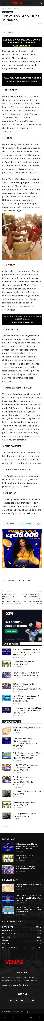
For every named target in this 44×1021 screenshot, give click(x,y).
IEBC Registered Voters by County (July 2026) (24, 814)
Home (4, 9)
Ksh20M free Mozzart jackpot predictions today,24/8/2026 (26, 674)
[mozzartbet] (22, 79)
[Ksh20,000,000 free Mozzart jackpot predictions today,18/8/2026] (6, 767)
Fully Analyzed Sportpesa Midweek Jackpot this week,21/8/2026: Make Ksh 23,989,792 (25, 742)
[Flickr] (22, 1000)
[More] (29, 32)
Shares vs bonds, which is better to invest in (27, 728)
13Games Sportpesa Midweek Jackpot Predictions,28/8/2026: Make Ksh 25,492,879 (26, 652)
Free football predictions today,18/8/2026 (24, 803)
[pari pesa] (22, 548)
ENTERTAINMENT (13, 9)
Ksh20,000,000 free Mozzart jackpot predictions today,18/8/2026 (25, 767)
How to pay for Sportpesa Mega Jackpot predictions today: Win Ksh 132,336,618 (27, 710)
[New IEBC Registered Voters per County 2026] (6, 793)
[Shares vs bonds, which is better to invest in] (6, 730)
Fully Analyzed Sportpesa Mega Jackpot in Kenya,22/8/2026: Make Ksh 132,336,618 (27, 755)
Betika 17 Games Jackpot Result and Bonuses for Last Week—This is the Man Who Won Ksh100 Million (32, 599)
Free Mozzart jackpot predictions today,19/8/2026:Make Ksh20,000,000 (23, 781)
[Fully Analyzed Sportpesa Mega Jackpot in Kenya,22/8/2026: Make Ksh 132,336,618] (6, 755)
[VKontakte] (33, 1000)
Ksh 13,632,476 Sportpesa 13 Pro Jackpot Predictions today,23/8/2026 (26, 698)
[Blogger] (11, 1000)
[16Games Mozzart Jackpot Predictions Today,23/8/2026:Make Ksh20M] (6, 686)
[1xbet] (22, 42)
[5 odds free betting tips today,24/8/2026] (6, 664)
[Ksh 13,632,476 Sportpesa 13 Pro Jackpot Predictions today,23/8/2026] (6, 698)
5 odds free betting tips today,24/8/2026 (23, 662)
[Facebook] (16, 1000)
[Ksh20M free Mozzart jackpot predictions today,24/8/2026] (6, 675)
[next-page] (7, 825)
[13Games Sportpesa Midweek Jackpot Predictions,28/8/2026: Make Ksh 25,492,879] (6, 652)
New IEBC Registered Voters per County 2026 (27, 792)
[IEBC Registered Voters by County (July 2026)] (6, 816)
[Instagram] (27, 1000)
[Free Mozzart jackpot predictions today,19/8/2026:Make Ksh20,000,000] (6, 779)
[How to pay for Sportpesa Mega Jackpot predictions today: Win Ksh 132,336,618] (6, 710)
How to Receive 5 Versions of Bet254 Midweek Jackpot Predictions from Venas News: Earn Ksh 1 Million (11, 599)
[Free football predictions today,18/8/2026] (6, 804)
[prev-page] (3, 825)
